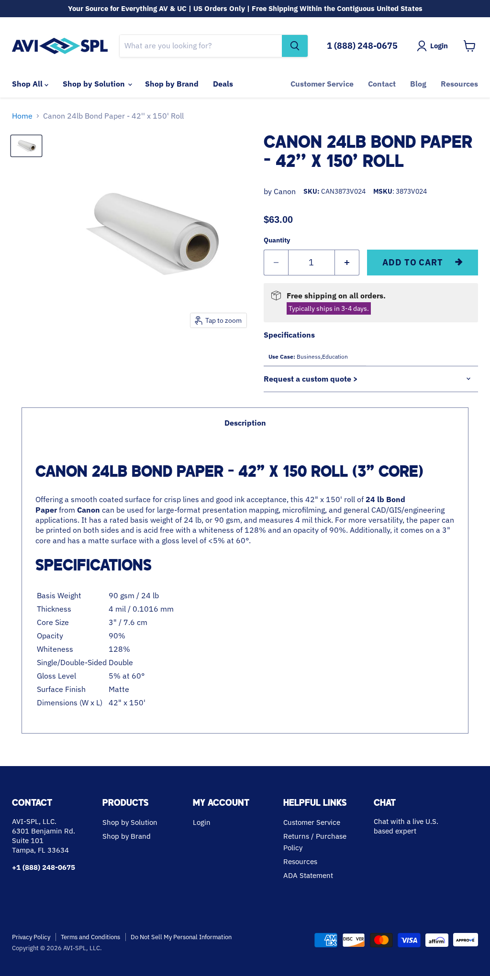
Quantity (277, 240)
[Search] (295, 46)
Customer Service (322, 83)
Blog (418, 83)
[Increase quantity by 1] (347, 263)
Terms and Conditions (90, 937)
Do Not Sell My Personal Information (181, 937)
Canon (285, 191)
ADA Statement (308, 875)
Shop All (28, 83)
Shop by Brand (172, 83)
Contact (382, 83)
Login (202, 822)
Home (22, 116)
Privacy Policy (31, 937)
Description (245, 423)
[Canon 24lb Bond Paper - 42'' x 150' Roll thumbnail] (26, 145)
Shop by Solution (95, 83)
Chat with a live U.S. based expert (406, 826)
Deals (223, 83)
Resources (459, 83)
